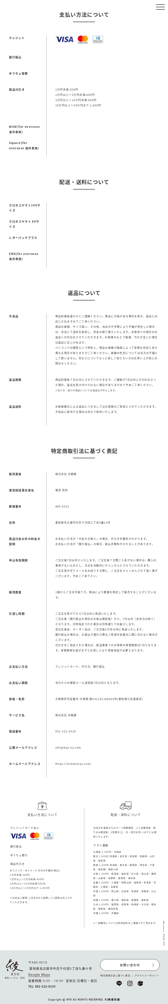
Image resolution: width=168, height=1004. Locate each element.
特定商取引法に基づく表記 (115, 975)
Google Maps (39, 974)
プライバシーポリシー (146, 975)
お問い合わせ (130, 965)
